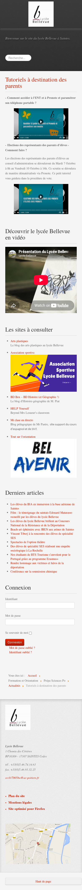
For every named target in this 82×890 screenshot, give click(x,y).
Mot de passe (13, 616)
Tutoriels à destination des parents (36, 82)
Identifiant (11, 599)
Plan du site (16, 796)
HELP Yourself (20, 408)
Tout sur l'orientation (23, 437)
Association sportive (22, 352)
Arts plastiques (19, 341)
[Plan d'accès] (37, 843)
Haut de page (43, 881)
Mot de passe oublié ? (21, 648)
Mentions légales (20, 802)
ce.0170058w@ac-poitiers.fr (22, 778)
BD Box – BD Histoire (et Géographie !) (35, 397)
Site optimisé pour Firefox (26, 809)
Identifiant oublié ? (20, 652)
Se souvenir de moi (16, 633)
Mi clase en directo (22, 420)
